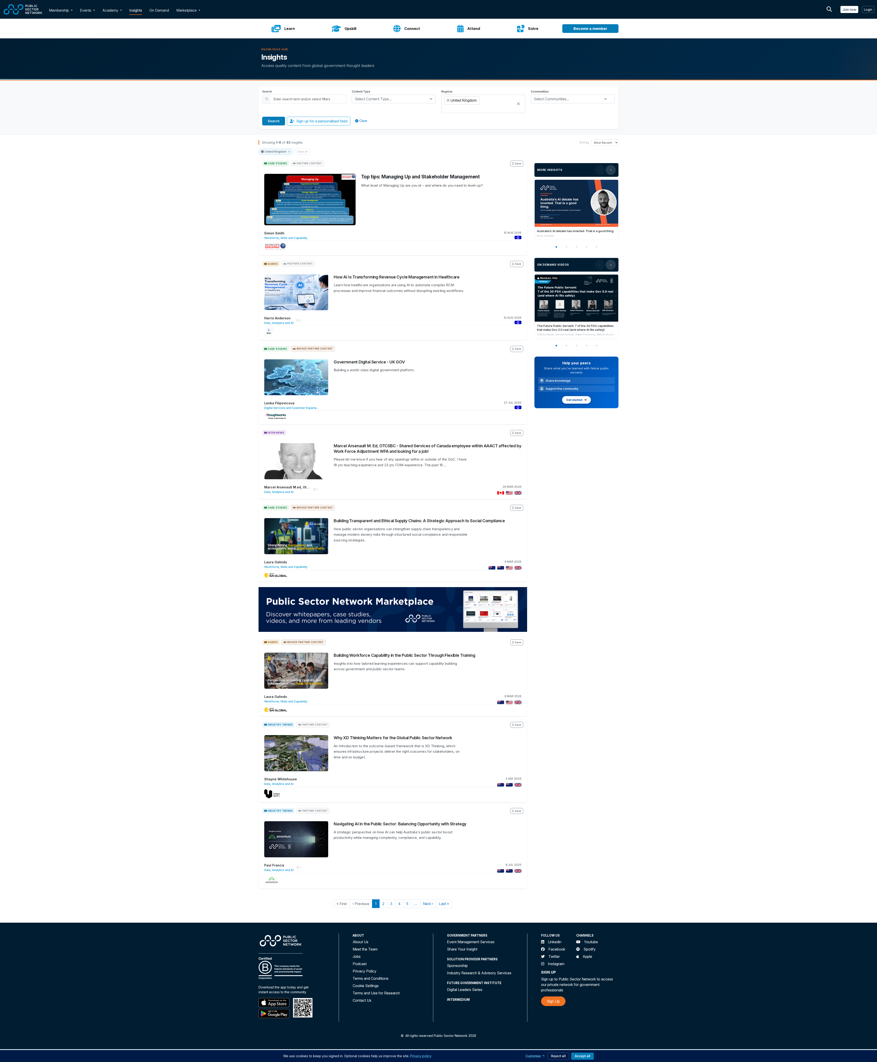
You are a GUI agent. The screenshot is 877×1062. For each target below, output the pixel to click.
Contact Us (362, 1000)
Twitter (554, 956)
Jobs (357, 956)
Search (267, 91)
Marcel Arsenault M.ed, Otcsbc (287, 487)
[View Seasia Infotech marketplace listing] (268, 331)
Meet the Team (365, 949)
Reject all (558, 1056)
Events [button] (86, 10)
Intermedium (458, 999)
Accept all (582, 1056)
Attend (473, 28)
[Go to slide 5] (597, 247)
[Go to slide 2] (566, 247)
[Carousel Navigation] (605, 170)
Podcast (360, 963)
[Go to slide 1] (556, 247)
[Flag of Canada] (499, 492)
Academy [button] (110, 10)
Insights (135, 10)
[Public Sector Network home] (23, 9)
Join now (849, 9)
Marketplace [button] (187, 10)
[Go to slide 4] (586, 247)
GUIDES (273, 263)
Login (868, 9)
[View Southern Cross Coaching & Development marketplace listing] (275, 246)
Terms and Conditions (370, 978)
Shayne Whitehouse (280, 779)
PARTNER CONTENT (309, 163)
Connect (412, 28)
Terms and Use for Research (376, 993)
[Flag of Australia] (491, 567)
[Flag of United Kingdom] (517, 492)
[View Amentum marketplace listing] (271, 880)
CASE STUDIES (277, 163)
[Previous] (600, 170)
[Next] (611, 170)
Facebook (556, 949)
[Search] (829, 9)
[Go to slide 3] (576, 247)
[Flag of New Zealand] (499, 567)
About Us (360, 942)
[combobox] (394, 99)
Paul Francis (274, 865)
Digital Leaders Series (464, 989)
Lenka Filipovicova (279, 403)
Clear (363, 121)
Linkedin (554, 942)
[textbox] (391, 99)
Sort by (584, 142)
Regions (446, 91)
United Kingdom (275, 151)
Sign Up (553, 1001)
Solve (533, 28)
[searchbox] (445, 108)
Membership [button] (59, 10)
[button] (72, 10)
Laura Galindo (275, 562)
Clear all (302, 151)
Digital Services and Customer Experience (291, 408)
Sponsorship (457, 965)
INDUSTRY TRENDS (280, 724)
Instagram (556, 963)
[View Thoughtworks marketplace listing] (275, 416)
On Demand (159, 10)
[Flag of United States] (508, 492)
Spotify (590, 949)
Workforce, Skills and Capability (285, 238)
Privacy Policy (364, 971)
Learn (289, 28)
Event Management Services (470, 942)
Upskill (350, 28)
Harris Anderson (277, 318)
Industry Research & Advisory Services (479, 973)
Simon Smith (274, 233)
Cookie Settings (366, 985)
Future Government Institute (474, 983)
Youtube (591, 942)
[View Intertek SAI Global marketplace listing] (275, 575)
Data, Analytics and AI (278, 323)
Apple (587, 956)
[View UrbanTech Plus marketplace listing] (272, 793)
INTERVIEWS (276, 432)
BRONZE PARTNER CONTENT (315, 348)
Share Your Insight (462, 949)
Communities (540, 91)
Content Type (361, 91)
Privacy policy (420, 1056)
